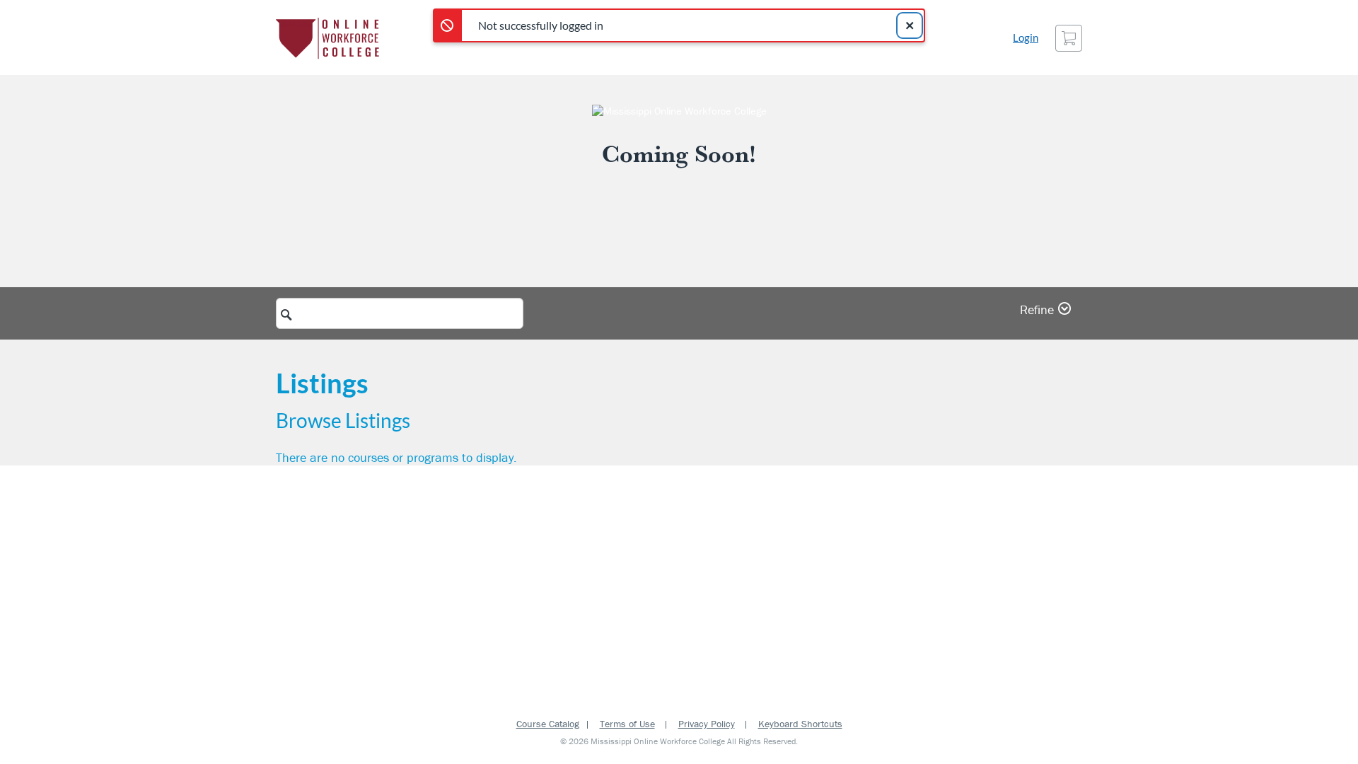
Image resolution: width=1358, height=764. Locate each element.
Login (1025, 38)
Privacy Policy (706, 723)
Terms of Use (627, 723)
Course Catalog (547, 723)
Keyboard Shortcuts (800, 723)
